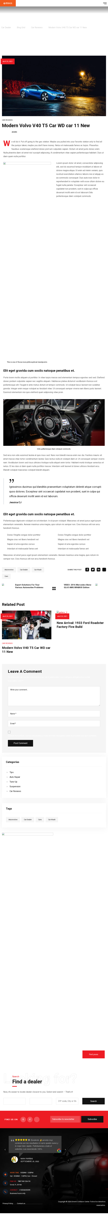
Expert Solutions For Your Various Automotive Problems (29, 586)
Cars (6, 576)
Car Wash (37, 569)
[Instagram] (23, 1119)
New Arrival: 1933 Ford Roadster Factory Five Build (80, 625)
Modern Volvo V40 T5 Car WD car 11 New (26, 649)
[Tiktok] (37, 1119)
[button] (93, 1054)
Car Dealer (24, 569)
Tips (12, 772)
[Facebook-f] (30, 1119)
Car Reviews (7, 120)
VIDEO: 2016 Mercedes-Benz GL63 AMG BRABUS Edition (77, 586)
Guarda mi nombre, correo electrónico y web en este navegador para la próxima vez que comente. (52, 735)
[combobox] (14, 1101)
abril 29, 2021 (8, 61)
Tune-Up (13, 781)
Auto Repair (15, 777)
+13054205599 (20, 1190)
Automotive (9, 569)
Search (93, 1101)
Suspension (15, 786)
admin (14, 132)
